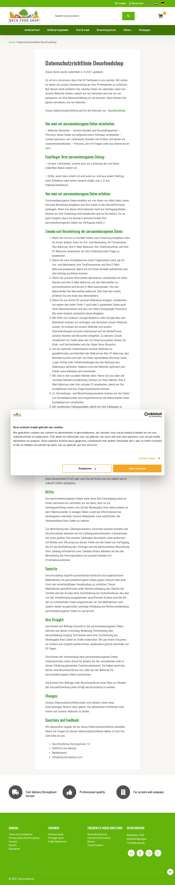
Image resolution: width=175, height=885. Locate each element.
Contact (13, 841)
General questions (97, 834)
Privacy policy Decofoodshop (24, 838)
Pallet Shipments (57, 841)
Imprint (12, 845)
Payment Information (99, 838)
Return (91, 841)
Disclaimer (14, 849)
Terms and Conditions (20, 834)
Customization (95, 845)
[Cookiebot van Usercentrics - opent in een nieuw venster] (147, 414)
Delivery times (55, 834)
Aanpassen (85, 468)
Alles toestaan (137, 468)
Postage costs (56, 838)
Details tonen (147, 458)
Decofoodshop (26, 878)
